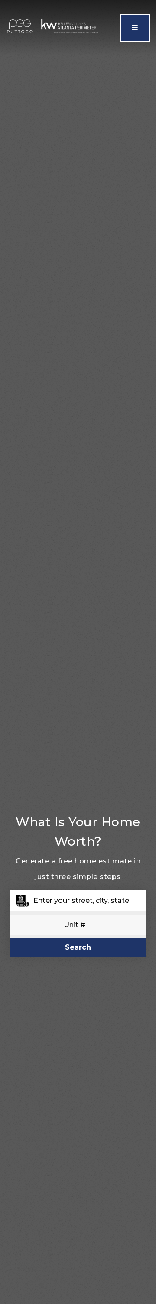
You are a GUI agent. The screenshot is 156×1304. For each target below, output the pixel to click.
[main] (78, 652)
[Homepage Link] (53, 27)
